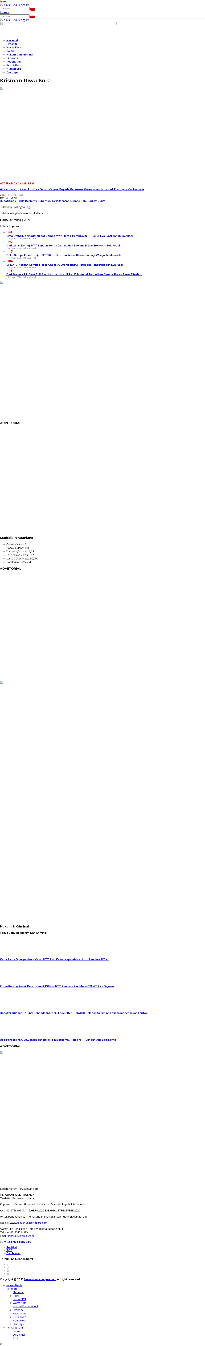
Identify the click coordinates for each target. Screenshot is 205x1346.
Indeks (4, 12)
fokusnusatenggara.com (32, 1222)
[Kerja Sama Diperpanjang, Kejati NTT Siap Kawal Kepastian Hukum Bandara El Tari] (20, 956)
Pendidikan (13, 65)
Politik (10, 51)
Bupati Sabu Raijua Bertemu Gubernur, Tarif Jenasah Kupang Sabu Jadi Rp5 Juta (52, 201)
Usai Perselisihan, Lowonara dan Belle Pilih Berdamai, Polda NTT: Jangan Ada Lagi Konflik (58, 1039)
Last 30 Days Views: (18, 558)
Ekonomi (12, 58)
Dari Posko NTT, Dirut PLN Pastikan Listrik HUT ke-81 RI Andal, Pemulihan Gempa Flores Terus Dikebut (74, 274)
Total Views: (13, 562)
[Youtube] (7, 1273)
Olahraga (12, 72)
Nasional (12, 40)
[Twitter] (7, 1267)
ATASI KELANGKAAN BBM (17, 183)
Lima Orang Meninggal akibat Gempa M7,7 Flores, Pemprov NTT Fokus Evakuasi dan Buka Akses (70, 235)
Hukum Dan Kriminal (19, 54)
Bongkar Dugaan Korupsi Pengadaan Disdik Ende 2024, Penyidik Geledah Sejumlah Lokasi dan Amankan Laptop (74, 1013)
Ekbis (2, 195)
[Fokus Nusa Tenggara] (14, 5)
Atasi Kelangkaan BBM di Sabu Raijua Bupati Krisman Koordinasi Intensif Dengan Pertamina (72, 189)
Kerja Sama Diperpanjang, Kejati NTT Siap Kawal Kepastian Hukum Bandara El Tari (54, 959)
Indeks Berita (14, 1285)
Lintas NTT (13, 44)
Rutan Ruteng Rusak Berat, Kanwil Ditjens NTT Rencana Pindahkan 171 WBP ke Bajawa (57, 986)
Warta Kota (13, 47)
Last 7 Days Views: (17, 555)
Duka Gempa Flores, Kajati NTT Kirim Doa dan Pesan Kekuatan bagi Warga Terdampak (63, 255)
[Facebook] (7, 1264)
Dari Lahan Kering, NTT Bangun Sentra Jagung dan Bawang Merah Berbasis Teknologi (63, 245)
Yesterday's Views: (17, 551)
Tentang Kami (14, 1327)
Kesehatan (13, 61)
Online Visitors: (15, 544)
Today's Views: (15, 548)
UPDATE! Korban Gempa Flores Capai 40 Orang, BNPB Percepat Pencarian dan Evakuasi (64, 264)
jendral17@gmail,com (21, 1236)
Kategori (11, 1289)
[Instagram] (7, 1270)
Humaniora (13, 68)
